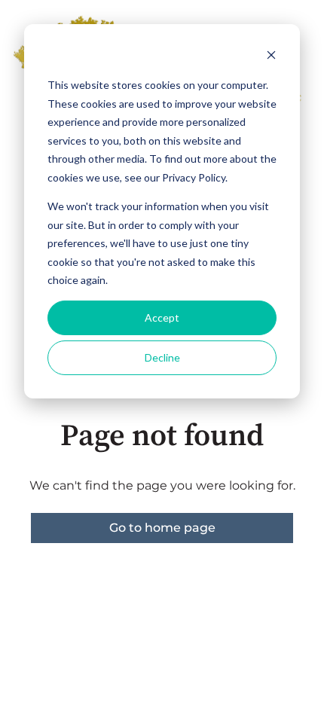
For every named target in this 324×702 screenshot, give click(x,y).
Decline (162, 357)
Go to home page (162, 527)
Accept (162, 317)
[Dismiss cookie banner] (271, 56)
